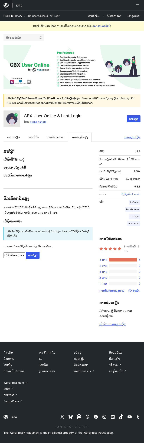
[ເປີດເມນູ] (138, 5)
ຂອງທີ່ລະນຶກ (118, 371)
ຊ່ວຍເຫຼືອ (79, 358)
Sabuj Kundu (38, 121)
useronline (133, 223)
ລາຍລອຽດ (13, 137)
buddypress (132, 209)
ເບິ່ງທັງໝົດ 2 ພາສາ (130, 194)
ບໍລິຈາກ (115, 365)
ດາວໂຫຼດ (133, 118)
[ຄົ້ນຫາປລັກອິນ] (40, 37)
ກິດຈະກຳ (114, 358)
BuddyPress (13, 401)
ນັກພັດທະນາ (81, 365)
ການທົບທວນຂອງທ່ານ (111, 290)
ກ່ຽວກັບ (8, 352)
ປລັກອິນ (43, 365)
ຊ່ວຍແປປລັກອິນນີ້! (101, 25)
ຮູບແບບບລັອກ (47, 371)
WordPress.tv (84, 371)
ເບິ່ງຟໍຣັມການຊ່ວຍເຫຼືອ (112, 324)
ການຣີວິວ (33, 137)
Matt (8, 389)
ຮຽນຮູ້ (77, 352)
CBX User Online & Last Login (52, 115)
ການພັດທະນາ (55, 137)
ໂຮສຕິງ (8, 365)
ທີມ (40, 358)
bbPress (134, 202)
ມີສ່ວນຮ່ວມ (115, 352)
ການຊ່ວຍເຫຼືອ (132, 137)
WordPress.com (15, 382)
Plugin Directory (13, 15)
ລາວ (14, 417)
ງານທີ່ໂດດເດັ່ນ (47, 352)
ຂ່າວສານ (9, 358)
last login (134, 216)
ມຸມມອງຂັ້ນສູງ (80, 137)
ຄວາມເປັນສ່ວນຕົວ (14, 371)
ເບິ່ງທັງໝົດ (134, 290)
